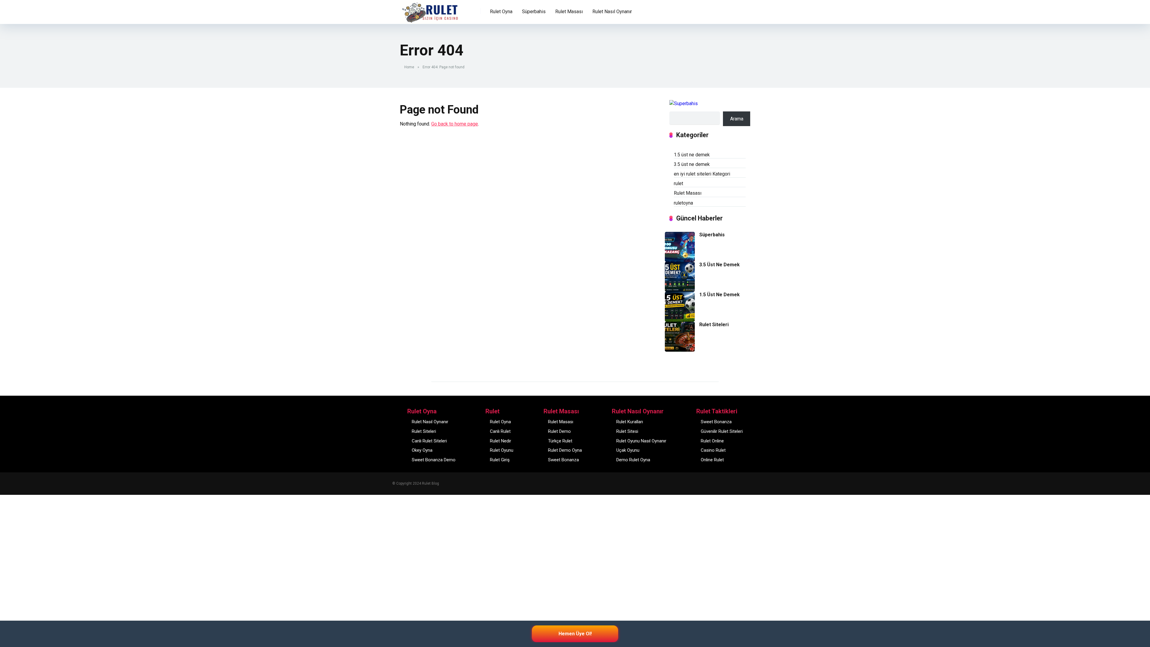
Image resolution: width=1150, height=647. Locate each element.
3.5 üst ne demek (692, 164)
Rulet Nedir (500, 441)
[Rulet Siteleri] (680, 350)
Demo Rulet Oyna (633, 459)
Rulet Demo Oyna (565, 450)
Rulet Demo (559, 431)
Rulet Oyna (500, 421)
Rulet (409, 7)
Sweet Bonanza (563, 459)
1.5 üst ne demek (692, 155)
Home (409, 67)
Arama (736, 119)
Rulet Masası (687, 193)
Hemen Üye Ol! (575, 634)
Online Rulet (712, 459)
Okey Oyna (422, 450)
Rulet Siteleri (714, 324)
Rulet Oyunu (501, 450)
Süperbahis (534, 11)
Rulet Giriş (500, 459)
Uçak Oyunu (627, 450)
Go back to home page (454, 124)
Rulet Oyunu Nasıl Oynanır (641, 441)
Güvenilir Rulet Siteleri (722, 431)
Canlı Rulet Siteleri (429, 441)
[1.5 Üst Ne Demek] (680, 320)
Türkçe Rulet (560, 441)
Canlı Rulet (500, 431)
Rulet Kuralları (629, 421)
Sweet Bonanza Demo (434, 459)
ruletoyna (683, 203)
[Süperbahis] (680, 260)
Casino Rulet (713, 450)
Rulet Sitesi (627, 431)
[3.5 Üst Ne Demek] (680, 290)
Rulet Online (712, 441)
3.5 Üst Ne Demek (719, 264)
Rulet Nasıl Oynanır (430, 421)
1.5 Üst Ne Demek (719, 294)
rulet (678, 183)
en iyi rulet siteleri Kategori (702, 174)
